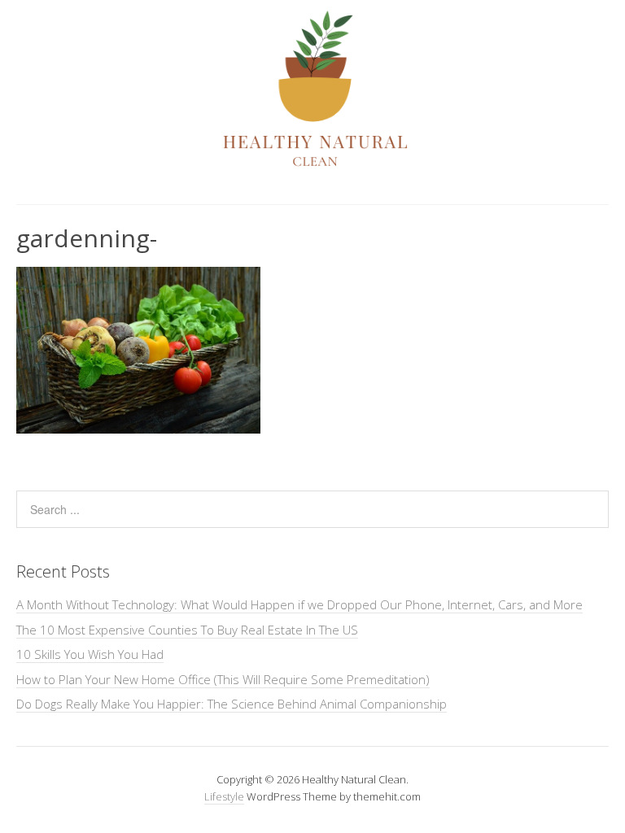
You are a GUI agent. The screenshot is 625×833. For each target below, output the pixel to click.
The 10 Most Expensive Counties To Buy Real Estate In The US (187, 629)
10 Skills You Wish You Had (90, 654)
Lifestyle (224, 796)
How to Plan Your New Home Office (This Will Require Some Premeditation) (223, 679)
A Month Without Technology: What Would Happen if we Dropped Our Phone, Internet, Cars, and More (299, 604)
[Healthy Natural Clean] (313, 161)
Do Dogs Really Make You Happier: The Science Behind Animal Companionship (231, 704)
